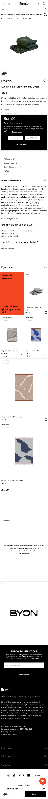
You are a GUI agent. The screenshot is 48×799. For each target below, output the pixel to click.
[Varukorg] (44, 3)
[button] (12, 794)
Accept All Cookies (32, 138)
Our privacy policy (17, 132)
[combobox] (12, 794)
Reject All (16, 138)
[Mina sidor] (9, 3)
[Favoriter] (38, 3)
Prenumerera (24, 674)
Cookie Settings (21, 144)
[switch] (24, 180)
